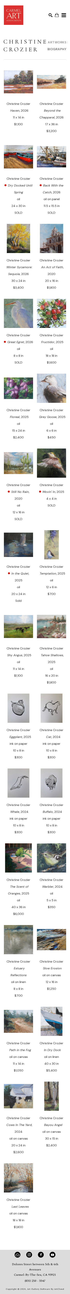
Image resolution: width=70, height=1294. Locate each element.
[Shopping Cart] (57, 15)
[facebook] (41, 1255)
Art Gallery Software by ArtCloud (45, 1289)
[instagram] (29, 1255)
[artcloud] (17, 1255)
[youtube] (52, 1255)
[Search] (50, 15)
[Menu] (63, 15)
